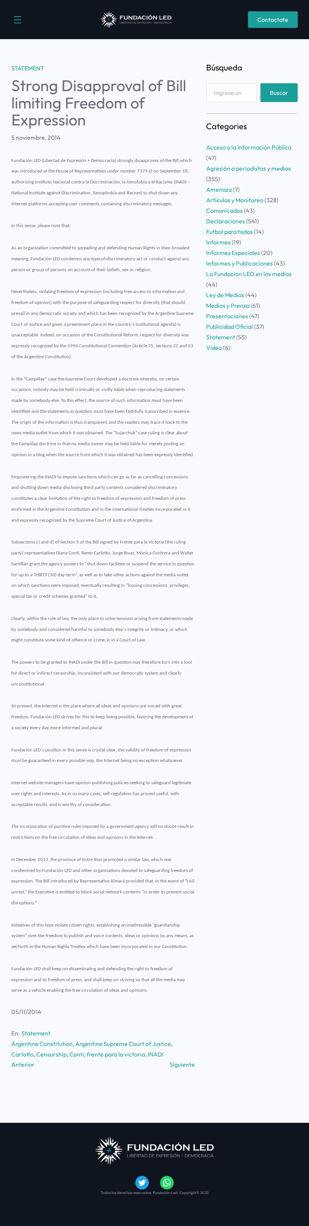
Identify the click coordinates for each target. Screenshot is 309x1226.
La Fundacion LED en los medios (249, 274)
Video (214, 347)
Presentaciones (227, 316)
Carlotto (22, 1054)
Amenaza (219, 189)
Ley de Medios (225, 295)
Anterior (23, 1064)
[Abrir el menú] (17, 20)
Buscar (279, 92)
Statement (27, 68)
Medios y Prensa (227, 305)
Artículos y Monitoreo (234, 200)
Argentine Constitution (42, 1043)
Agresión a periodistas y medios (248, 168)
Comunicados (224, 210)
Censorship (51, 1054)
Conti (76, 1054)
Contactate (272, 19)
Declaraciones (225, 221)
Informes (218, 242)
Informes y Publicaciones (239, 263)
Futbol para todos (229, 231)
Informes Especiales (233, 252)
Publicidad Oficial (229, 326)
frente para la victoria (116, 1054)
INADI (156, 1054)
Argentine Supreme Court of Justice (123, 1043)
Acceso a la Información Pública (248, 147)
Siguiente (182, 1064)
